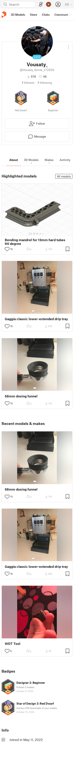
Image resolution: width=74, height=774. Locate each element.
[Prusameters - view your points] (48, 4)
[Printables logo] (4, 14)
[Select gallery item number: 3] (37, 233)
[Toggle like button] (7, 249)
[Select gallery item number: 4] (40, 233)
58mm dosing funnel (21, 396)
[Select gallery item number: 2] (34, 233)
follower (28, 82)
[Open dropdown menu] (68, 46)
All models (64, 176)
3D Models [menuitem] (18, 14)
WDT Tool (12, 643)
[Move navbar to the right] (70, 14)
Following (45, 82)
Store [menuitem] (33, 14)
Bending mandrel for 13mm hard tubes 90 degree (35, 241)
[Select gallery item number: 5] (43, 233)
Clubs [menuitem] (46, 14)
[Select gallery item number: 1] (30, 233)
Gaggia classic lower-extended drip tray (36, 319)
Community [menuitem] (62, 14)
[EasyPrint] (41, 4)
